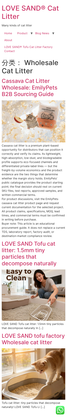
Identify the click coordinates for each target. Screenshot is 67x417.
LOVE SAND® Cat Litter (30, 12)
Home (8, 33)
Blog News (42, 33)
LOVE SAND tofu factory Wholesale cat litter (33, 339)
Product (22, 33)
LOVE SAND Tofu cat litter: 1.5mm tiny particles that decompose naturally (29, 253)
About (8, 40)
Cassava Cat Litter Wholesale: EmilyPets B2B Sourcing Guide (29, 87)
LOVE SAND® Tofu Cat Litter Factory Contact (28, 49)
